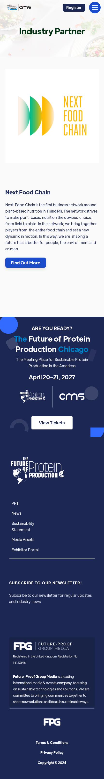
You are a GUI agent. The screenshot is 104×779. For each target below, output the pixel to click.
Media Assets (23, 539)
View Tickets (52, 422)
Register (74, 7)
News (16, 513)
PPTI (16, 503)
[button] (94, 7)
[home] (18, 7)
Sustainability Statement (23, 526)
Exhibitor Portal (25, 549)
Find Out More (25, 262)
